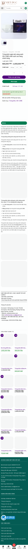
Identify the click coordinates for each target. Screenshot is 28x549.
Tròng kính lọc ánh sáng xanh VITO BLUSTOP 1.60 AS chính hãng (6, 450)
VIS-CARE (17, 52)
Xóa (25, 65)
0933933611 (6, 94)
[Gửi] (21, 8)
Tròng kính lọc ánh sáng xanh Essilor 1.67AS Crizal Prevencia (20, 409)
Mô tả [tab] (4, 123)
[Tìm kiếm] (26, 3)
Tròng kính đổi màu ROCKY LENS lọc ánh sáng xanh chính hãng (7, 409)
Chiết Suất (5, 67)
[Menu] (2, 8)
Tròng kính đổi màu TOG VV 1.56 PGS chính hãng (20, 348)
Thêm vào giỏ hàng (14, 77)
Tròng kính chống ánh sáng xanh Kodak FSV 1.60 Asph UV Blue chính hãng (21, 368)
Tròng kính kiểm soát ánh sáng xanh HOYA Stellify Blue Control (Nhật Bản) (20, 450)
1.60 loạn (14, 86)
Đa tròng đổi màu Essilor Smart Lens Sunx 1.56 (6, 348)
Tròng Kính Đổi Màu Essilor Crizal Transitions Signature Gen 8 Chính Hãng (21, 430)
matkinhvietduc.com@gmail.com (13, 315)
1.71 (19, 86)
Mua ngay (14, 81)
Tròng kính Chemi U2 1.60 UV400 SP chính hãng (7, 389)
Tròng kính (11, 52)
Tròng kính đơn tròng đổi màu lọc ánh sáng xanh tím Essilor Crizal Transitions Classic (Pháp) (21, 389)
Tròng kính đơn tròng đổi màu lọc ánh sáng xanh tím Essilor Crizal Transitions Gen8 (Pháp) (7, 368)
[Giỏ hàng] (26, 8)
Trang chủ (4, 52)
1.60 (21, 86)
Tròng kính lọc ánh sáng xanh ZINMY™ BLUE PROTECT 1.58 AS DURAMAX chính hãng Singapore (7, 430)
